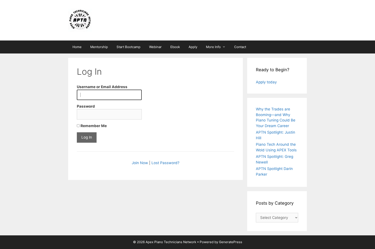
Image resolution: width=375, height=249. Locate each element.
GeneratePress (230, 242)
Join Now (140, 163)
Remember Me (93, 126)
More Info (213, 47)
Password (86, 106)
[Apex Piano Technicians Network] (80, 20)
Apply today (266, 82)
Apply (193, 47)
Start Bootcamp (128, 47)
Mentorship (99, 47)
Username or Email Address (102, 87)
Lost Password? (165, 163)
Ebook (175, 47)
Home (77, 47)
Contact (240, 47)
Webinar (155, 47)
